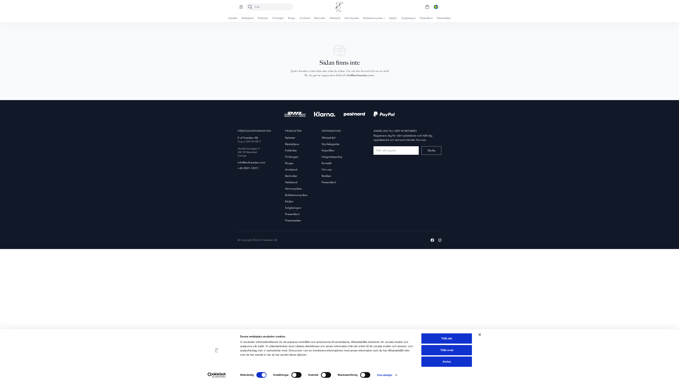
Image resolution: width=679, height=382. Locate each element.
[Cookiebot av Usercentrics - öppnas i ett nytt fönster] (216, 375)
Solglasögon (293, 208)
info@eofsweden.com (360, 75)
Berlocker (291, 176)
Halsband (291, 182)
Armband (291, 170)
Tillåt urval (446, 350)
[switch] (296, 375)
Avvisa (447, 361)
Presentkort (292, 214)
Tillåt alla (446, 338)
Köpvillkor (328, 150)
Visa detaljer (384, 375)
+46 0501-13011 (248, 168)
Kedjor (289, 201)
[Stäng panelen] (479, 334)
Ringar (289, 163)
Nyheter (290, 138)
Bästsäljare (292, 144)
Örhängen (291, 157)
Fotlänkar (291, 150)
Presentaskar (293, 220)
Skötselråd (328, 138)
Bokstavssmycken (296, 195)
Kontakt (327, 163)
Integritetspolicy (332, 157)
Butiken (326, 176)
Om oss (327, 170)
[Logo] (339, 7)
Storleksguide (330, 144)
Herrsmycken (293, 189)
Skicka (431, 150)
